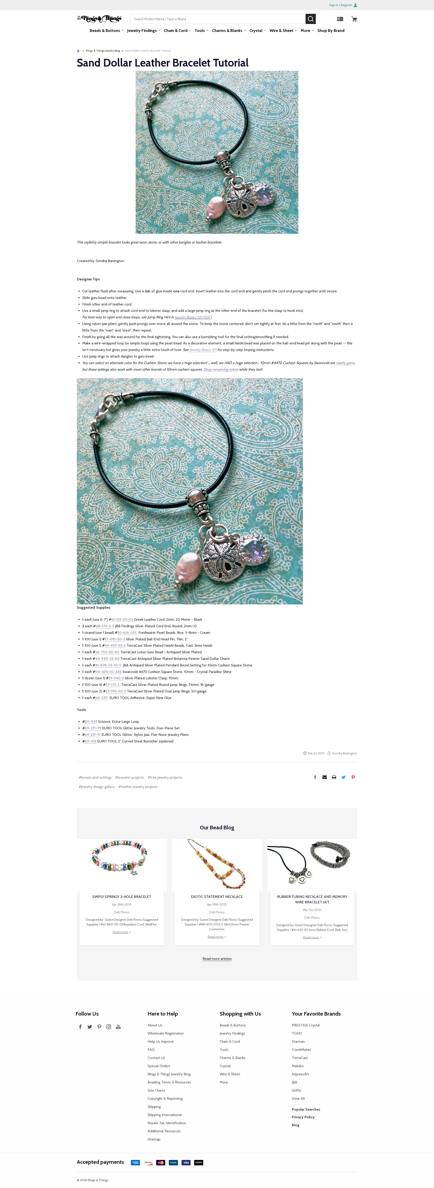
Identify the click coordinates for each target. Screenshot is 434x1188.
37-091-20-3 (115, 639)
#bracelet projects (129, 777)
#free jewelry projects (165, 777)
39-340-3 (116, 678)
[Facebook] (315, 777)
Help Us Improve (161, 1041)
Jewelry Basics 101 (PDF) (193, 317)
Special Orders (159, 1066)
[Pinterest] (353, 777)
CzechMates (301, 1049)
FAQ (151, 1049)
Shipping (154, 1107)
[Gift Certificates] (340, 19)
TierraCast (300, 1058)
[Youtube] (118, 1027)
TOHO (297, 1033)
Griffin (297, 1090)
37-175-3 (113, 684)
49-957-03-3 (115, 645)
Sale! (322, 18)
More (305, 30)
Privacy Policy (303, 1117)
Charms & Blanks (227, 30)
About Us (155, 1025)
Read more (121, 932)
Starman (298, 1041)
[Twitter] (344, 777)
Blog (296, 1125)
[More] (122, 30)
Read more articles (217, 959)
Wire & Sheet (281, 30)
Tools (200, 30)
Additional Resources (164, 1131)
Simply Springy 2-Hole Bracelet (121, 897)
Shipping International (165, 1115)
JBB (294, 1082)
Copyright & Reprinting (165, 1098)
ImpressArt (300, 1074)
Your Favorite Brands (316, 1013)
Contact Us (156, 1058)
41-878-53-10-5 (108, 665)
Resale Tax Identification (167, 1123)
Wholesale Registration (166, 1033)
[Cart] (354, 19)
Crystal (256, 30)
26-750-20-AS (107, 652)
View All (298, 1098)
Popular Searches (306, 1109)
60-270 (101, 698)
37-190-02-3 (116, 691)
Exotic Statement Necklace (217, 897)
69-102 (90, 741)
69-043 (91, 721)
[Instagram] (108, 1027)
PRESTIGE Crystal (306, 1025)
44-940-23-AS (107, 658)
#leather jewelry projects (138, 787)
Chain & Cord (175, 30)
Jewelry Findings (142, 30)
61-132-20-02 (122, 619)
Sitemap (154, 1139)
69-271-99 (93, 728)
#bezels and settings (95, 777)
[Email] (325, 777)
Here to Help (163, 1013)
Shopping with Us (240, 1013)
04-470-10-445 (108, 672)
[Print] (334, 777)
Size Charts (156, 1090)
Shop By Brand (330, 30)
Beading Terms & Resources (169, 1082)
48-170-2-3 (105, 626)
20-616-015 (127, 632)
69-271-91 (93, 734)
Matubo (298, 1066)
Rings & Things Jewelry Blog (169, 1074)
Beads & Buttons (105, 30)
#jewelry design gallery (97, 787)
